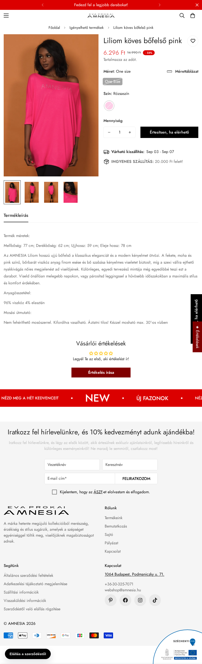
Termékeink (113, 518)
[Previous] (42, 5)
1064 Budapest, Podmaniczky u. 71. (134, 574)
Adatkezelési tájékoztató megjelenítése (35, 584)
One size (112, 81)
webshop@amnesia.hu (123, 590)
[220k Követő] (125, 600)
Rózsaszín (109, 106)
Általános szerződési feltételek (28, 575)
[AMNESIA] (101, 15)
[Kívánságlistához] (192, 41)
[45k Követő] (140, 600)
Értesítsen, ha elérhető (169, 132)
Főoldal (54, 27)
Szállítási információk (21, 592)
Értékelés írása (101, 372)
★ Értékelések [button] (197, 336)
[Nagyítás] (88, 44)
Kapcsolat (113, 551)
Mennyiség (112, 120)
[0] (192, 15)
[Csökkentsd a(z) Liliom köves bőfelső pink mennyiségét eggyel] (109, 132)
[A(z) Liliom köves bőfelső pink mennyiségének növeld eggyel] (129, 132)
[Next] (159, 5)
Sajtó (109, 534)
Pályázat (111, 543)
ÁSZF (98, 492)
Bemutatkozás (116, 526)
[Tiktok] (155, 600)
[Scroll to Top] (192, 637)
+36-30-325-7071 (119, 584)
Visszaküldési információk (25, 600)
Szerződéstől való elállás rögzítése (32, 609)
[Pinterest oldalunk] (111, 600)
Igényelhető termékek (86, 27)
